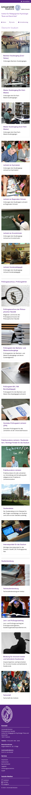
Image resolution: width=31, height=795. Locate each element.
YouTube (5, 782)
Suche (12, 22)
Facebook (6, 780)
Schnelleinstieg (24, 22)
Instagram (6, 784)
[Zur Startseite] (15, 8)
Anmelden (26, 1)
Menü (4, 22)
